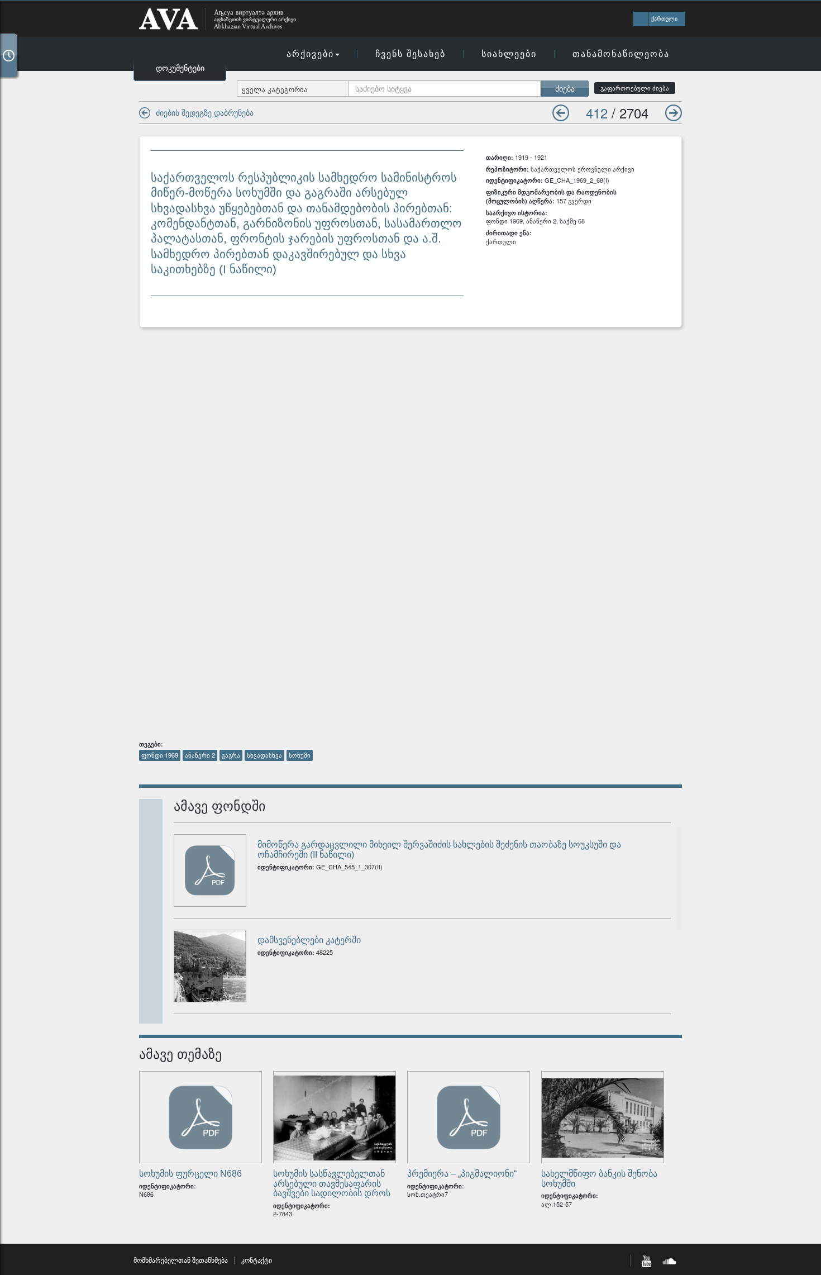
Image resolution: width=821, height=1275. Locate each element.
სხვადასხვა (264, 754)
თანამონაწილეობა (621, 53)
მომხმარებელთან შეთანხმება (180, 1259)
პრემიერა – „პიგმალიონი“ (462, 1173)
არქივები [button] (310, 53)
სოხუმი (300, 754)
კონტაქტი (256, 1259)
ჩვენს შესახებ (410, 53)
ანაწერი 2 (200, 754)
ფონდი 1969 (159, 754)
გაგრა (231, 754)
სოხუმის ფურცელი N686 (190, 1173)
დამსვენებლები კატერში (309, 940)
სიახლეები (509, 53)
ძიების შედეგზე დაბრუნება (205, 112)
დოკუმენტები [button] (180, 67)
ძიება (565, 88)
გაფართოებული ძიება (634, 88)
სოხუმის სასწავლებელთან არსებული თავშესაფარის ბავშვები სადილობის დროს (331, 1183)
